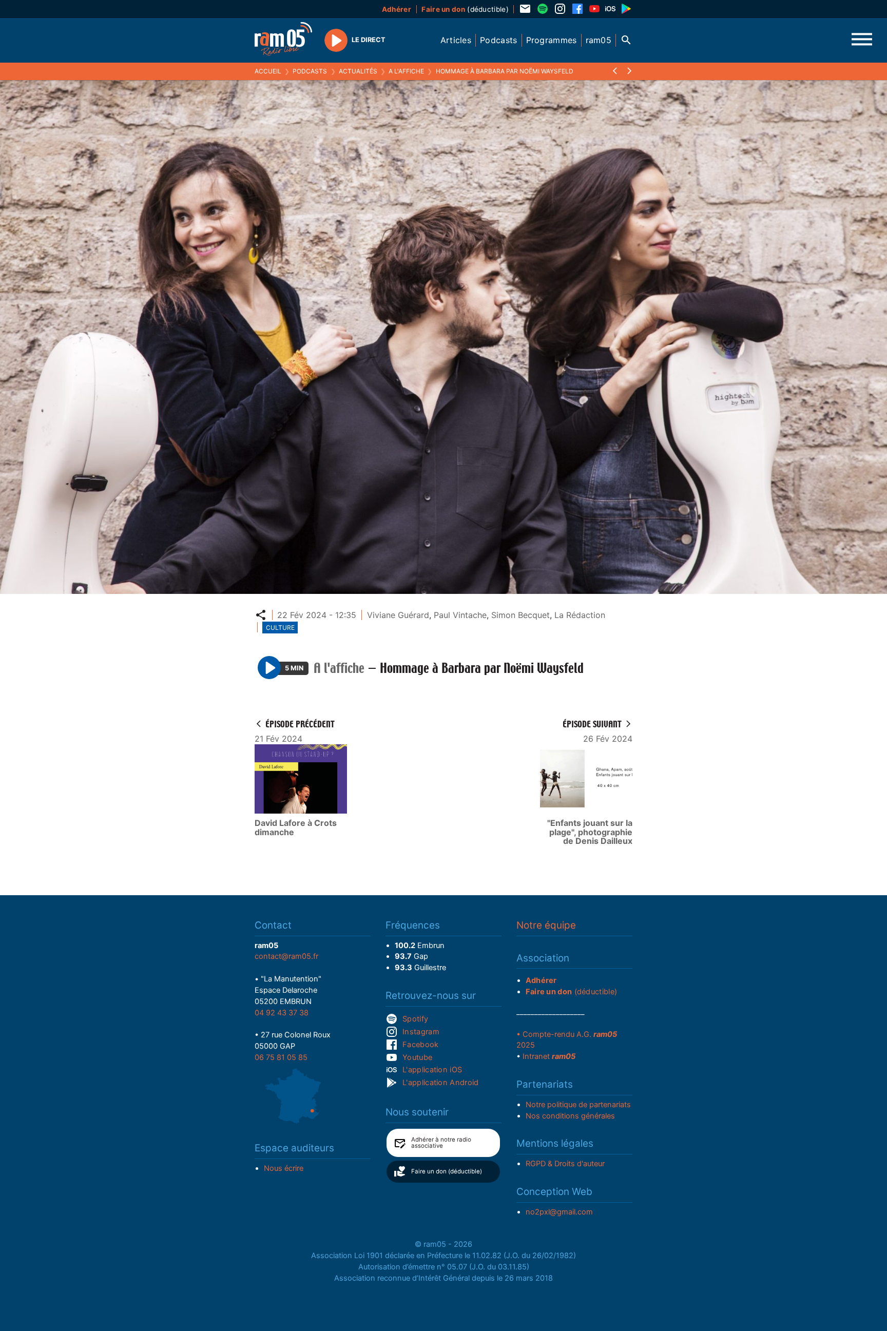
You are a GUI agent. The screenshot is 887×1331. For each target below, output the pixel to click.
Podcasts (310, 71)
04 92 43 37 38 (281, 1012)
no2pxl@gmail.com (559, 1212)
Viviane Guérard (398, 615)
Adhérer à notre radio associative (441, 1142)
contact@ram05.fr (286, 956)
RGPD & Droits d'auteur (565, 1163)
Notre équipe (546, 925)
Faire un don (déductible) (446, 1171)
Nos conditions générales (570, 1116)
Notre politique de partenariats (578, 1104)
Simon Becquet (520, 615)
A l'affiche (406, 71)
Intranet (549, 1056)
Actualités (358, 71)
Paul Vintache (460, 615)
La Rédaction (579, 615)
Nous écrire (283, 1168)
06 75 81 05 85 (281, 1057)
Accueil (268, 71)
